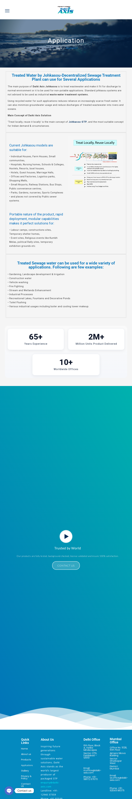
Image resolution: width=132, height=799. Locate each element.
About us (26, 750)
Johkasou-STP (78, 118)
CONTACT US (66, 561)
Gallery (25, 767)
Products (26, 756)
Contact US (26, 781)
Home (58, 44)
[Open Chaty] (9, 790)
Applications (27, 761)
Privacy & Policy (26, 773)
